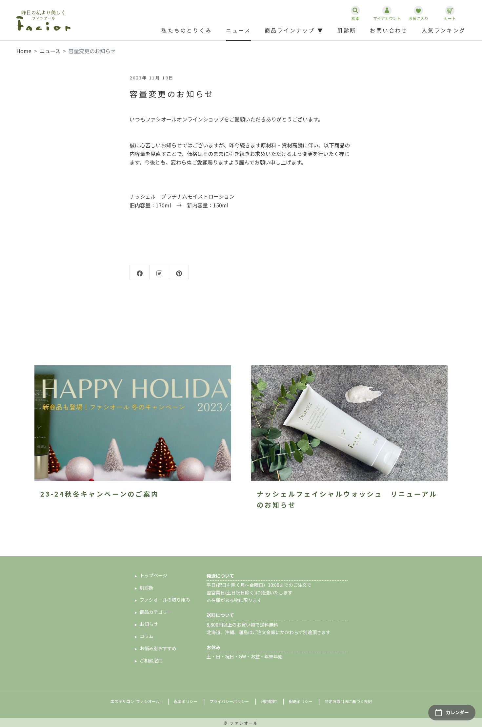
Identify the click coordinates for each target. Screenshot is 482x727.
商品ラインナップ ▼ (294, 30)
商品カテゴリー (156, 612)
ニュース (238, 30)
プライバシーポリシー (229, 701)
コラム (146, 636)
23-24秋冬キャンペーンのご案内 (99, 494)
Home (23, 51)
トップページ (153, 575)
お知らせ (149, 624)
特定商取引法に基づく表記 (348, 701)
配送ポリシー (300, 701)
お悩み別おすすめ (158, 648)
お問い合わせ (389, 30)
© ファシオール (241, 723)
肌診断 (346, 30)
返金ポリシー (185, 701)
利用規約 (269, 701)
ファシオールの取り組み (165, 599)
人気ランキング (444, 30)
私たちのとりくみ (186, 30)
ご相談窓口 (151, 660)
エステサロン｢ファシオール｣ (136, 701)
